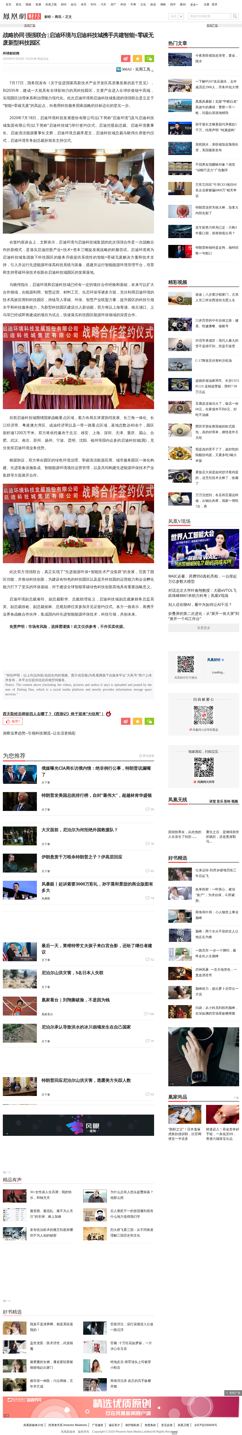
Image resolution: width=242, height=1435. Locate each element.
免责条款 (150, 1425)
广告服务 (98, 1425)
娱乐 (74, 4)
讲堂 (212, 801)
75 (152, 1041)
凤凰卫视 (51, 4)
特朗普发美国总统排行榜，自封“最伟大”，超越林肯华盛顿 (97, 795)
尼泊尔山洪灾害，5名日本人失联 (73, 972)
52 (152, 960)
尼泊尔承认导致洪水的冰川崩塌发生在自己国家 (86, 1027)
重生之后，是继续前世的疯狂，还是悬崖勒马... (222, 836)
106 (151, 1014)
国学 (173, 4)
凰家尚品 (177, 1096)
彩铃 (227, 801)
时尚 (93, 4)
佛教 (163, 4)
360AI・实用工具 (136, 69)
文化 (143, 4)
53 (152, 1094)
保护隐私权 (132, 1425)
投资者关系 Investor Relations (67, 1425)
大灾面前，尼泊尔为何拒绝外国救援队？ (80, 829)
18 (152, 898)
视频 (28, 4)
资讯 (18, 4)
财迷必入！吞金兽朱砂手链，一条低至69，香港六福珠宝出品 (222, 1134)
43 (152, 871)
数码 (183, 4)
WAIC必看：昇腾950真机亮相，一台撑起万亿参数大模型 (202, 579)
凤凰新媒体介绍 (33, 1425)
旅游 (153, 4)
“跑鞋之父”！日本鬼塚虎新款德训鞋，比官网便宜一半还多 (184, 1134)
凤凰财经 (213, 660)
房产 (113, 4)
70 (152, 844)
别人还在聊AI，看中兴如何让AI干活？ (200, 604)
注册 (206, 4)
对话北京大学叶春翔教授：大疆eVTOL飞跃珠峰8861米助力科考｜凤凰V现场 (202, 593)
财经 (64, 4)
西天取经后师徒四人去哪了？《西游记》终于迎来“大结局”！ (53, 713)
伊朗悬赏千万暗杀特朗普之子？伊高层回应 (82, 857)
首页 (8, 4)
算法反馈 (148, 756)
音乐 (220, 801)
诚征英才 (114, 1425)
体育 (83, 4)
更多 (193, 4)
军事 (133, 4)
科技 (123, 4)
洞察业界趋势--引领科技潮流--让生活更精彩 (39, 733)
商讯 (58, 17)
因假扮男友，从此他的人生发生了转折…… (184, 834)
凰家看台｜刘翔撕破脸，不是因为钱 (76, 1000)
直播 (38, 4)
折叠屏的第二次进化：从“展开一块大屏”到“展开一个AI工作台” (203, 616)
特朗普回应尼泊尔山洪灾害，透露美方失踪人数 (86, 1080)
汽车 (103, 4)
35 (152, 809)
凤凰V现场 (179, 521)
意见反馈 (167, 1425)
